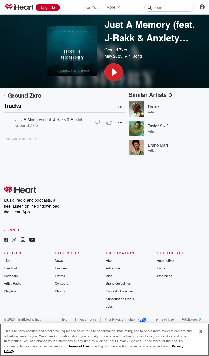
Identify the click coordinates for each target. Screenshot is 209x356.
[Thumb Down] (98, 122)
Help (64, 319)
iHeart (8, 260)
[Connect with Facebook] (6, 240)
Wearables (164, 275)
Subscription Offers (120, 298)
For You (91, 7)
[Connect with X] (14, 240)
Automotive (165, 260)
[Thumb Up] (109, 122)
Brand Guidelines (118, 283)
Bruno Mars (158, 145)
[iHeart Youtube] (32, 240)
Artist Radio (12, 283)
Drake (153, 107)
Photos (60, 291)
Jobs (109, 306)
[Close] (200, 331)
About (110, 260)
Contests (61, 283)
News (59, 260)
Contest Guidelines (120, 291)
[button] (113, 72)
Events (60, 275)
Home (161, 268)
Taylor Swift (158, 126)
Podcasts (11, 275)
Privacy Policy (86, 319)
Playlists (10, 291)
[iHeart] (19, 7)
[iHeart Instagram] (23, 240)
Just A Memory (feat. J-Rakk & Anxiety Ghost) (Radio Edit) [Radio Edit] (78, 119)
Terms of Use (164, 319)
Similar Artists (148, 94)
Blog (109, 275)
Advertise (113, 268)
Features (61, 268)
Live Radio (11, 268)
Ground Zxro (115, 50)
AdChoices (190, 319)
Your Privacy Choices (120, 319)
